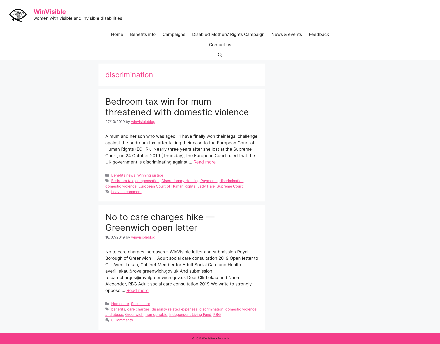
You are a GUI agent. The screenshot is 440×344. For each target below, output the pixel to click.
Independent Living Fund (190, 314)
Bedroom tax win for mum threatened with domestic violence (177, 106)
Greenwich (134, 314)
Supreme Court (230, 186)
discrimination (232, 180)
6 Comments (122, 320)
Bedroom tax (122, 180)
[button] (220, 55)
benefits (118, 309)
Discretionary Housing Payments (190, 180)
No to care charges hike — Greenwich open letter (159, 222)
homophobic (156, 314)
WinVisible (50, 11)
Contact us (220, 44)
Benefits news (123, 175)
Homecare (120, 303)
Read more (205, 162)
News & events (286, 34)
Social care (140, 303)
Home (117, 34)
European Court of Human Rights (167, 186)
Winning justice (150, 175)
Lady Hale (206, 186)
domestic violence (120, 186)
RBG (217, 314)
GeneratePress (239, 338)
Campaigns (174, 34)
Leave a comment (126, 191)
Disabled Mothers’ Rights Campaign (228, 34)
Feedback (319, 34)
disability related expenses (174, 309)
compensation (147, 180)
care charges (138, 309)
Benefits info (143, 34)
